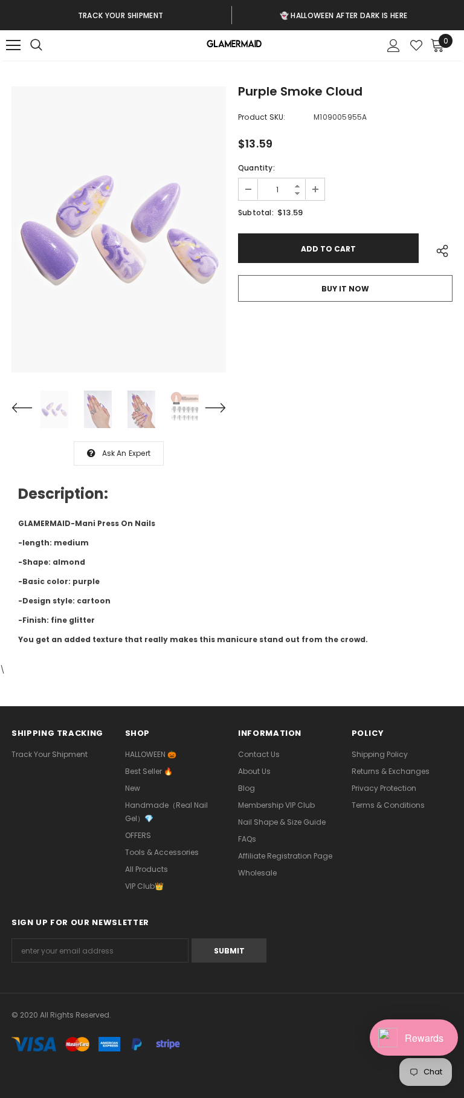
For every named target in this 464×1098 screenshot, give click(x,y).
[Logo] (233, 45)
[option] (120, 15)
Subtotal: (256, 212)
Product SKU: (261, 117)
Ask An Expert (126, 453)
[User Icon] (393, 45)
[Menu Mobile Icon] (13, 45)
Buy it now (345, 289)
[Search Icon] (48, 45)
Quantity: (256, 168)
